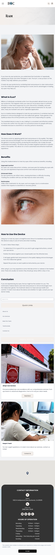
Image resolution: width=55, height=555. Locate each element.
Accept (27, 551)
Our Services (6, 316)
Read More (27, 396)
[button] (2, 3)
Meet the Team (7, 321)
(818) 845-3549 (27, 508)
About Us (5, 311)
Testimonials (6, 326)
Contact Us (6, 331)
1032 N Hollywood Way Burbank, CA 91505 (27, 499)
